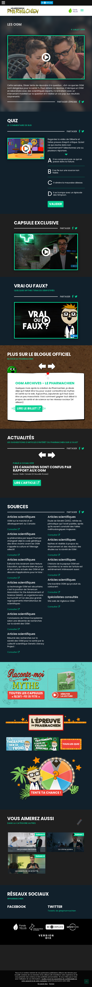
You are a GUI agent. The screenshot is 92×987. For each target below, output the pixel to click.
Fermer (51, 984)
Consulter (12, 529)
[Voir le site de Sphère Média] (73, 927)
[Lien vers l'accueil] (23, 11)
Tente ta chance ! (46, 793)
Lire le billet (27, 408)
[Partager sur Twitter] (82, 102)
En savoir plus (43, 984)
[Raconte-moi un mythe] (25, 678)
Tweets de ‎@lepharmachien (62, 910)
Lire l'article (25, 483)
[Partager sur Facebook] (79, 102)
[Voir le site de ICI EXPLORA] (55, 927)
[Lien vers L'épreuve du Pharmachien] (46, 722)
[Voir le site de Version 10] (46, 936)
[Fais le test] (19, 744)
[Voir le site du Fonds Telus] (19, 927)
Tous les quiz (70, 744)
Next (51, 366)
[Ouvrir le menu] (82, 10)
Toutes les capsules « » (26, 695)
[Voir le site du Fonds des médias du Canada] (36, 927)
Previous (42, 366)
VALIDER (55, 204)
